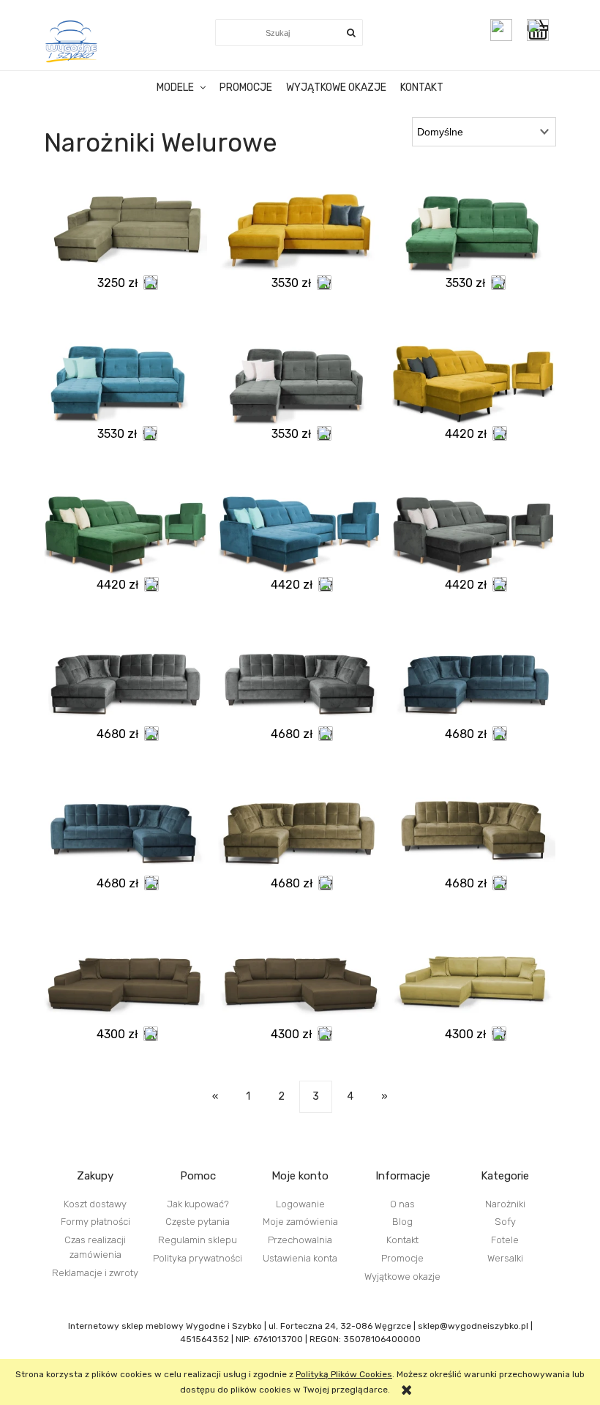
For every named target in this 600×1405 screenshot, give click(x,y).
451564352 (204, 1339)
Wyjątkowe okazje (402, 1276)
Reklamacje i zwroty (95, 1272)
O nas (402, 1204)
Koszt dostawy (95, 1204)
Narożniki (505, 1204)
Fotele (505, 1239)
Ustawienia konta (300, 1258)
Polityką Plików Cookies (344, 1374)
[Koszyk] (541, 30)
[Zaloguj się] (501, 30)
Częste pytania (197, 1221)
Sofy (505, 1221)
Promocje (402, 1258)
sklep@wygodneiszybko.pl (473, 1326)
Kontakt (402, 1239)
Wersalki (505, 1258)
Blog (402, 1221)
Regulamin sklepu (197, 1239)
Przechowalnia (300, 1239)
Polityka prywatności (197, 1258)
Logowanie (300, 1204)
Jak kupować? (198, 1204)
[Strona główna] (72, 41)
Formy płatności (95, 1221)
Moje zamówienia (300, 1221)
